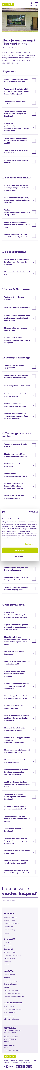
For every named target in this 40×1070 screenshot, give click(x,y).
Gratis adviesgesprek (12, 1050)
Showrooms (8, 946)
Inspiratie (7, 978)
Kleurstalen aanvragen (12, 993)
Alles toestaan (20, 550)
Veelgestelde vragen (11, 981)
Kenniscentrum (9, 974)
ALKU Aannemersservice (13, 1009)
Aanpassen (19, 556)
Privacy (33, 1060)
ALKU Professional (13, 1002)
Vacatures (7, 962)
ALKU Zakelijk (9, 1006)
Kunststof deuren (10, 920)
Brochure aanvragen (11, 990)
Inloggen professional (11, 1019)
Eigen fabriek (8, 949)
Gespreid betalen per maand (14, 997)
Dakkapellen (8, 926)
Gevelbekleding (9, 930)
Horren (6, 933)
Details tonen (29, 544)
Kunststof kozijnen (10, 917)
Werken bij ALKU (10, 958)
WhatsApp (8, 1048)
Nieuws (6, 1060)
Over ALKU (9, 939)
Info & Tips (9, 971)
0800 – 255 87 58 (10, 1039)
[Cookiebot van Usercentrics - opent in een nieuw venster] (29, 512)
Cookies (7, 1062)
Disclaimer (15, 1062)
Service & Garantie (10, 984)
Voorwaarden (24, 1060)
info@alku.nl (8, 1041)
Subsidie (7, 987)
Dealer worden (9, 1016)
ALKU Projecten (9, 1013)
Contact (6, 965)
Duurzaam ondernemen (12, 955)
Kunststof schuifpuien (11, 923)
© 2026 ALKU (25, 1062)
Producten (9, 913)
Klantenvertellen (10, 952)
